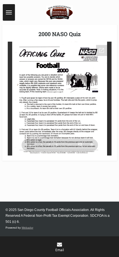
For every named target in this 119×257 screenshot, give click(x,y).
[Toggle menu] (9, 12)
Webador (27, 227)
